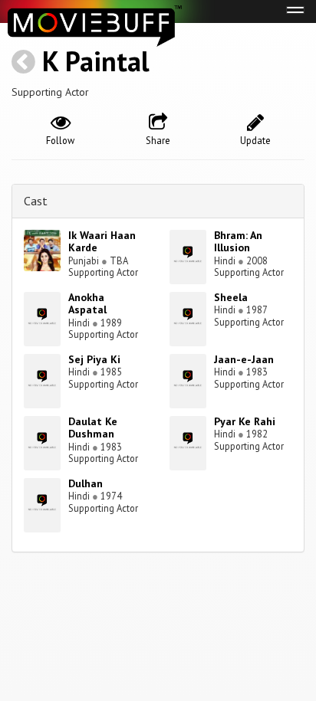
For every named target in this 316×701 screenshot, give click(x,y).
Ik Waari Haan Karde (102, 241)
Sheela (231, 297)
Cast (36, 200)
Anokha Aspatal (87, 303)
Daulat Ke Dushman (92, 427)
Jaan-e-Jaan (244, 359)
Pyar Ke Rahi (244, 421)
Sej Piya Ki (94, 359)
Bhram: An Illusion (238, 241)
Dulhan (85, 483)
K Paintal (96, 61)
